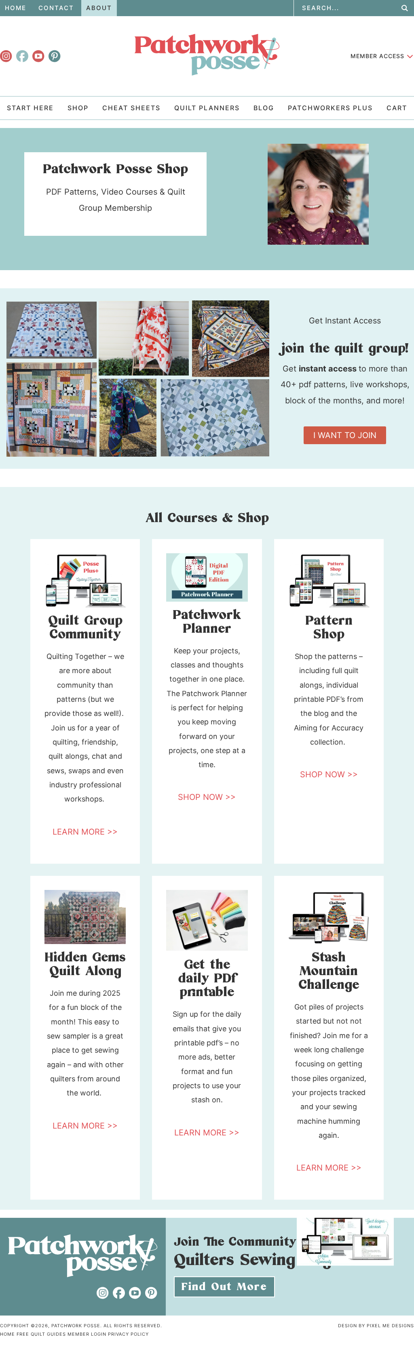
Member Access (377, 55)
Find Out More (224, 1286)
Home (7, 1334)
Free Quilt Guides (41, 1334)
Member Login (87, 1334)
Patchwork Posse (207, 54)
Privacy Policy (128, 1334)
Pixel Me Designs (390, 1325)
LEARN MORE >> (85, 832)
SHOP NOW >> (207, 797)
